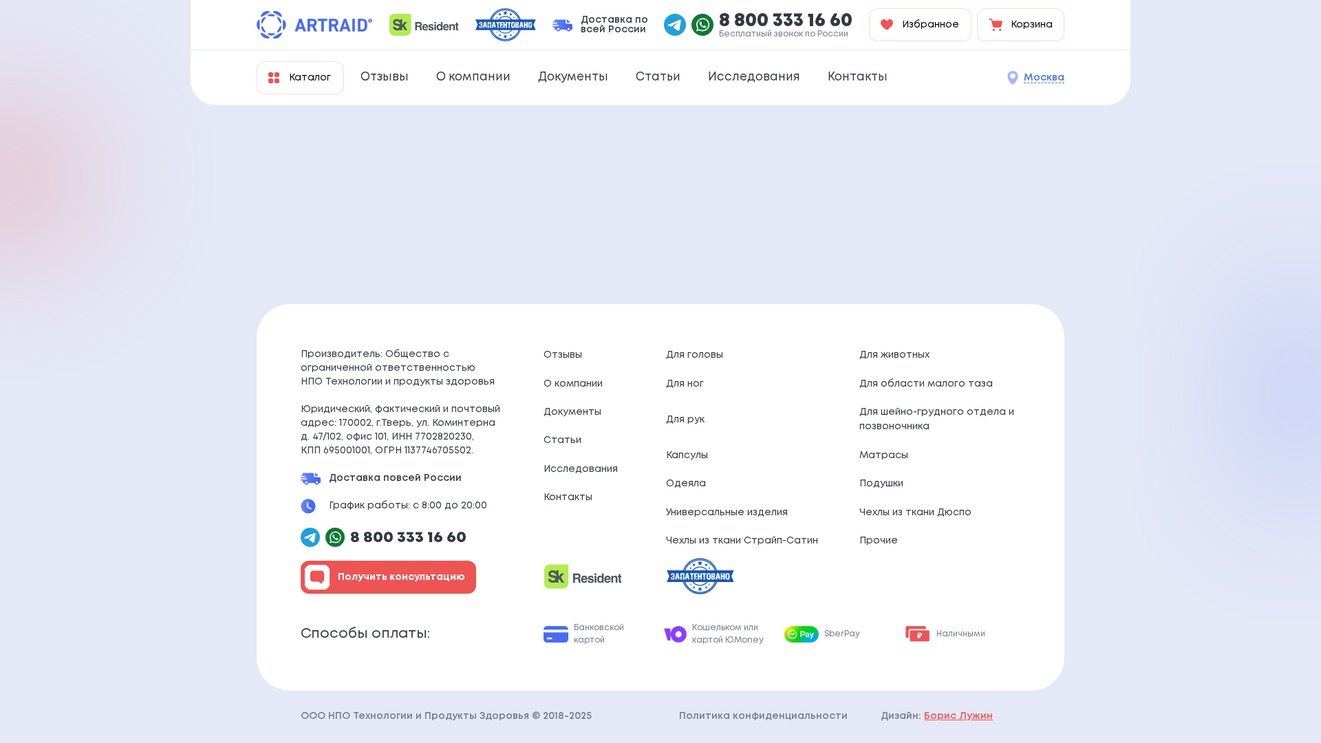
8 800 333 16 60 (785, 21)
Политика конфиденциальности (763, 716)
